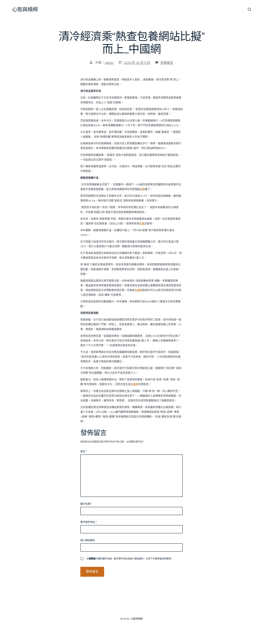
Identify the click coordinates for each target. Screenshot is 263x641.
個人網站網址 (87, 540)
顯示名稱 (86, 504)
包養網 (138, 290)
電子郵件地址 (88, 522)
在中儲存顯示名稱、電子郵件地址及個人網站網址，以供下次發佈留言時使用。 (129, 558)
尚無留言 (166, 63)
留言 (83, 451)
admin (109, 63)
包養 (142, 189)
